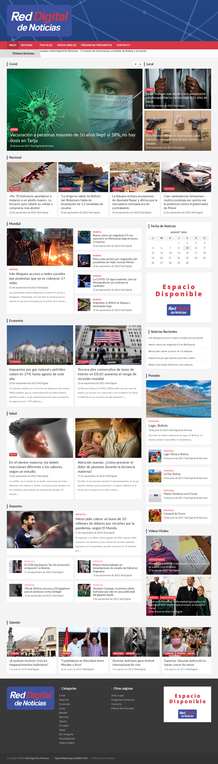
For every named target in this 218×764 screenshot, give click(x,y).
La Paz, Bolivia (172, 474)
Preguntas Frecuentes (96, 45)
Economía (15, 362)
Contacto (123, 45)
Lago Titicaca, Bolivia (176, 454)
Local (150, 89)
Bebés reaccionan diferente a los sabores (171, 364)
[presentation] (135, 64)
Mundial (13, 269)
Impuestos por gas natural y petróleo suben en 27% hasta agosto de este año (37, 374)
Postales (46, 45)
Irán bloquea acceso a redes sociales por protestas (176, 337)
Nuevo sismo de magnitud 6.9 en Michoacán (172, 344)
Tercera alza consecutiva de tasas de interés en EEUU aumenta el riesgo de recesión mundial (107, 374)
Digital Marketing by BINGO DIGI (71, 758)
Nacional (14, 189)
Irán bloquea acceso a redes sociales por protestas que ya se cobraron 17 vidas (37, 278)
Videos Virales (66, 45)
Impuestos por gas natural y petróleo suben (172, 358)
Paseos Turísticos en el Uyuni (180, 494)
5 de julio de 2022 (18, 669)
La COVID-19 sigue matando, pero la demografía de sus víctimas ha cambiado (114, 282)
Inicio (12, 45)
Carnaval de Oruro (174, 513)
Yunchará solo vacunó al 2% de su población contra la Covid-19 (72, 140)
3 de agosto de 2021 (174, 669)
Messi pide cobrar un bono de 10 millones (170, 351)
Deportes (80, 514)
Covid (14, 135)
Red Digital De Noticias (37, 758)
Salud (13, 454)
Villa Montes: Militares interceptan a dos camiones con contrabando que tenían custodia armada (177, 139)
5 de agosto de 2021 (123, 669)
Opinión (14, 653)
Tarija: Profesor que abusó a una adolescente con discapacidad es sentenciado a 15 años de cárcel (176, 97)
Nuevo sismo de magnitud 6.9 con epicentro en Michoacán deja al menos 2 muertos (115, 238)
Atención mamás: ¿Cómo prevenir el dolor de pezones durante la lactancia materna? (106, 467)
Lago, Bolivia (158, 425)
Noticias (26, 45)
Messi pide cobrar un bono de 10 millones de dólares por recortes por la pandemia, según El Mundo (105, 523)
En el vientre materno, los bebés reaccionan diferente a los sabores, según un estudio (36, 467)
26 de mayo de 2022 (71, 669)
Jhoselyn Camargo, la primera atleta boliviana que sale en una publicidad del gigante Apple (114, 591)
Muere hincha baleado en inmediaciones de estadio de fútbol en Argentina (115, 568)
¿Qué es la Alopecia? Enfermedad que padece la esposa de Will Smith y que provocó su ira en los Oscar (177, 605)
